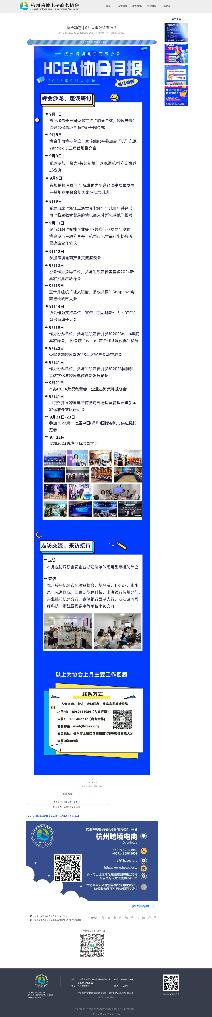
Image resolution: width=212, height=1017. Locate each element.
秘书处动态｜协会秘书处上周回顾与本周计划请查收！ (58, 919)
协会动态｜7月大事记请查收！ (67, 802)
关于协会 (122, 6)
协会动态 (151, 6)
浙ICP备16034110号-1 (105, 997)
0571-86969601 (84, 986)
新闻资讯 (137, 6)
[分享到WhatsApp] (149, 917)
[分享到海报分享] (155, 917)
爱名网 (126, 1009)
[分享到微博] (120, 917)
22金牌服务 (118, 1009)
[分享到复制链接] (103, 917)
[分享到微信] (126, 917)
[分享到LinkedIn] (143, 917)
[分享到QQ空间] (109, 917)
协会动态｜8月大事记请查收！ (67, 807)
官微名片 (133, 1009)
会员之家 (165, 6)
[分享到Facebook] (132, 917)
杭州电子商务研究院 (91, 1009)
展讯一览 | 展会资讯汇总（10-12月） (51, 916)
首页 (108, 6)
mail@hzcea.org (127, 980)
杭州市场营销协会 (106, 1009)
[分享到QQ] (114, 917)
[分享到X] (137, 917)
